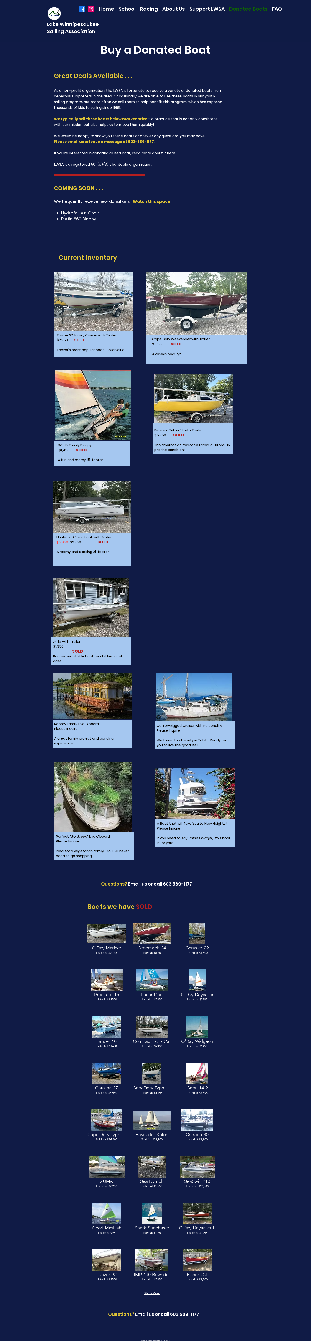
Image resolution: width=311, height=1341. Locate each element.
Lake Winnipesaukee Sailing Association (73, 28)
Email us (137, 884)
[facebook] (82, 9)
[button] (106, 942)
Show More (152, 1293)
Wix (168, 1340)
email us (75, 141)
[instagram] (91, 9)
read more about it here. (154, 153)
